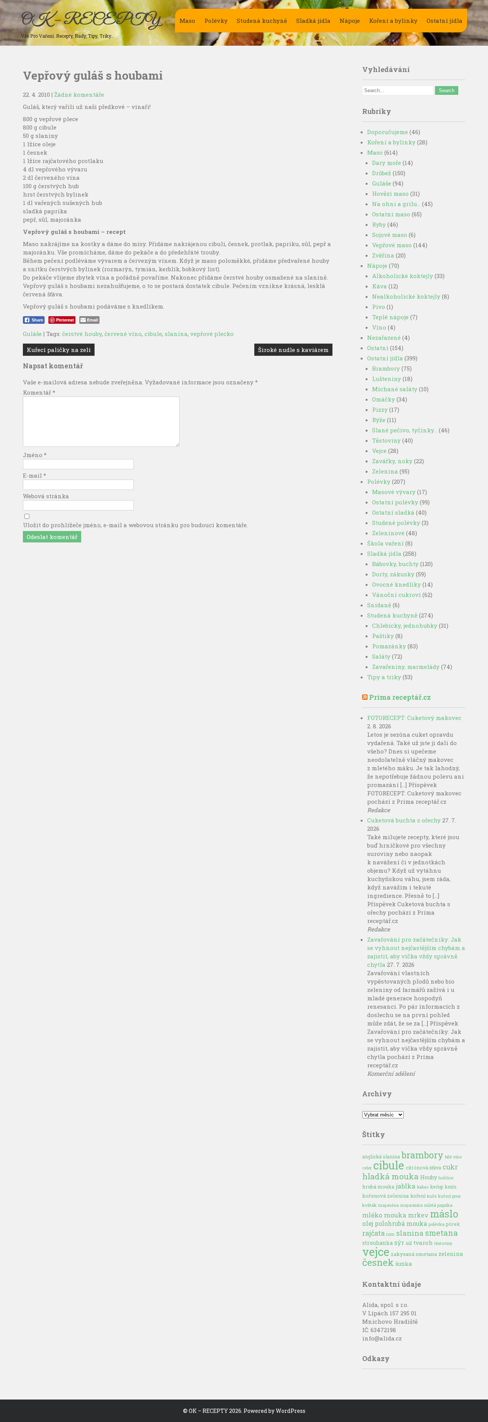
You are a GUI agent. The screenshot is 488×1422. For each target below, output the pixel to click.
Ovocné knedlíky (396, 584)
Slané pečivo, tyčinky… (404, 430)
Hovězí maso (390, 193)
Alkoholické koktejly (402, 276)
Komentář (39, 392)
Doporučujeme (387, 132)
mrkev (418, 1215)
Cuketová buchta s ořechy (404, 820)
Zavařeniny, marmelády (406, 666)
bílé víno (453, 1157)
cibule (153, 334)
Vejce (379, 450)
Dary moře (386, 162)
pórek (453, 1224)
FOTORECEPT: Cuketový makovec (414, 717)
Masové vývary (394, 492)
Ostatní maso (391, 214)
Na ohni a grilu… (396, 204)
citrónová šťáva (423, 1167)
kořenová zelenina (385, 1195)
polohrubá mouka (401, 1223)
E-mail (34, 475)
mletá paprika (438, 1205)
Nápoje (350, 20)
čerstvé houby (82, 334)
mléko (372, 1215)
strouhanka (377, 1243)
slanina (176, 334)
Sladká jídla (313, 20)
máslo (444, 1213)
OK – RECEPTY (90, 20)
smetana (441, 1232)
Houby (428, 1177)
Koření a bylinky (393, 20)
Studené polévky (396, 522)
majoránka (411, 1205)
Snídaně (379, 605)
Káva (379, 286)
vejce (375, 1251)
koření (417, 1196)
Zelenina (385, 471)
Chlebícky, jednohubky (404, 625)
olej (367, 1223)
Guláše (32, 334)
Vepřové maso (392, 245)
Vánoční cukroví (396, 594)
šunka (403, 1263)
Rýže (378, 420)
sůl (409, 1243)
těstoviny (443, 1243)
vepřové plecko (212, 334)
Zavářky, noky (392, 461)
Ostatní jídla (444, 20)
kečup (436, 1187)
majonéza (388, 1205)
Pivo (378, 306)
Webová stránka (46, 496)
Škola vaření (385, 543)
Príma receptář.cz (400, 697)
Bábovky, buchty (395, 564)
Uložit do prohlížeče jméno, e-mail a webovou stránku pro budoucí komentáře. (135, 525)
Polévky (216, 20)
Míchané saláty (394, 389)
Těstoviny (386, 440)
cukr (450, 1167)
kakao (423, 1187)
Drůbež (381, 173)
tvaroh (423, 1242)
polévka (437, 1224)
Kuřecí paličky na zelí (59, 350)
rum (390, 1234)
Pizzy (380, 409)
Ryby (379, 224)
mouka (395, 1215)
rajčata (373, 1233)
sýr (399, 1242)
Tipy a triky (384, 677)
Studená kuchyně (262, 20)
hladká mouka (390, 1176)
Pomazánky (389, 646)
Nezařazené (384, 337)
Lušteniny (386, 378)
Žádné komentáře (79, 94)
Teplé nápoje (390, 317)
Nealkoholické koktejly (406, 296)
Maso (187, 20)
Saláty (381, 656)
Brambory (386, 368)
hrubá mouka (378, 1186)
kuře (432, 1196)
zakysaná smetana (414, 1254)
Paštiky (383, 636)
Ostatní (377, 348)
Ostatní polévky (395, 502)
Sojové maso (389, 234)
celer (367, 1168)
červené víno (123, 334)
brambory (422, 1155)
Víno (379, 327)
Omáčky (383, 399)
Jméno (35, 455)
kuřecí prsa (449, 1196)
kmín (450, 1187)
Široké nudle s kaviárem (293, 350)
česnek (378, 1262)
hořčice (445, 1177)
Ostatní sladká (393, 512)
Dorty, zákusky (393, 574)
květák (369, 1205)
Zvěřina (383, 255)
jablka (406, 1186)
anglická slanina (381, 1156)
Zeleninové (388, 533)
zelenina (450, 1253)
